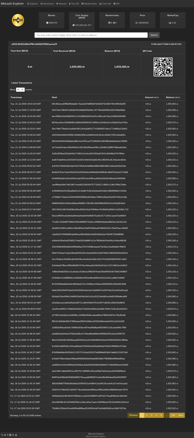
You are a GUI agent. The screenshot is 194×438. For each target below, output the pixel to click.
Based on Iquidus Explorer (95, 436)
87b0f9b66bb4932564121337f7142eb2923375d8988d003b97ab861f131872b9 (90, 352)
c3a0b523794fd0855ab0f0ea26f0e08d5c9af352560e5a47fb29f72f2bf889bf (88, 234)
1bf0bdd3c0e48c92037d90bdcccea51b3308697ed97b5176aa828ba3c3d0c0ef (89, 396)
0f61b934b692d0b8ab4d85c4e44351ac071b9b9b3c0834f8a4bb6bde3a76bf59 (89, 141)
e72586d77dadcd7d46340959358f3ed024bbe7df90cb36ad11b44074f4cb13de (89, 197)
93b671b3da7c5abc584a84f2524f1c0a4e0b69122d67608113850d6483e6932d (90, 253)
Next (181, 415)
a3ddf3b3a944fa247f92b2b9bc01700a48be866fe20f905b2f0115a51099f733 (88, 334)
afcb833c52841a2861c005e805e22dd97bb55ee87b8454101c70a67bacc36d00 (90, 228)
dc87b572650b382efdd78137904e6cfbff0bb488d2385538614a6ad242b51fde (89, 166)
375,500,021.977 (83, 25)
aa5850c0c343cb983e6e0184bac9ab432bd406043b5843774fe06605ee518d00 (90, 365)
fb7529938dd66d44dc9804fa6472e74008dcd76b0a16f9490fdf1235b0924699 (89, 284)
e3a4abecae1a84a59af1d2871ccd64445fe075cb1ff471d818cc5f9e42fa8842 (88, 302)
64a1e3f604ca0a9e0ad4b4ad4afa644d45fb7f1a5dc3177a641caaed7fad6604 (89, 215)
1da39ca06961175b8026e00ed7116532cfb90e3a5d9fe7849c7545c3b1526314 (89, 309)
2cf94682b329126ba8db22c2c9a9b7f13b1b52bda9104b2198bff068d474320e (89, 191)
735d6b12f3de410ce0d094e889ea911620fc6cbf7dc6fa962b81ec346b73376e (89, 408)
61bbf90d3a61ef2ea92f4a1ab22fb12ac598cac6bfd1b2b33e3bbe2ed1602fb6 (88, 178)
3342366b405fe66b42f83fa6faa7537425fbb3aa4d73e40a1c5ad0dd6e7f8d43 (89, 247)
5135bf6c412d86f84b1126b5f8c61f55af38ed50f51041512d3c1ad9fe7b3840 (88, 278)
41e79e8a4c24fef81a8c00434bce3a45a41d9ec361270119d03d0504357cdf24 (89, 259)
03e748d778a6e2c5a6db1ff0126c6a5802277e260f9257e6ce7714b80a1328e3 (89, 128)
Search (154, 35)
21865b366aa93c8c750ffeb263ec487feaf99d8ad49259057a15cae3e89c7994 (89, 327)
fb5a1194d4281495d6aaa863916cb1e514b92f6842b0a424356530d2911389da (90, 340)
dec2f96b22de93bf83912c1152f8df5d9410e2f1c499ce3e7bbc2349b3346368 (88, 116)
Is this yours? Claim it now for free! (166, 44)
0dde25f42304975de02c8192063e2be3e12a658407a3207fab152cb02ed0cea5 (90, 290)
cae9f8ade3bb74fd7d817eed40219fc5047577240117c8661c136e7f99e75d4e (89, 184)
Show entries (21, 89)
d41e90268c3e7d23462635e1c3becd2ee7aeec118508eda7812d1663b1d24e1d (90, 402)
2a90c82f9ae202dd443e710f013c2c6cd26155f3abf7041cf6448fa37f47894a (88, 153)
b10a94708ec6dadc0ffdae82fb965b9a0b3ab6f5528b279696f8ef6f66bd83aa (88, 358)
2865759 (53, 23)
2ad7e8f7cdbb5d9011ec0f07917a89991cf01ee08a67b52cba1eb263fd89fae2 (89, 371)
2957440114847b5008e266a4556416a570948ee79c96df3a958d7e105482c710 (90, 209)
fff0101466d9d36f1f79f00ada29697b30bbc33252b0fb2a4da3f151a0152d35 (88, 321)
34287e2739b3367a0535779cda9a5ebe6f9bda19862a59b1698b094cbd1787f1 (90, 389)
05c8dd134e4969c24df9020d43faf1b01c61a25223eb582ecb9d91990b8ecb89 (89, 296)
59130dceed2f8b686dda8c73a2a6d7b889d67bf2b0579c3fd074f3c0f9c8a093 (89, 104)
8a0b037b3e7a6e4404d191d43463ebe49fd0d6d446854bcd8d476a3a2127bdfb (90, 172)
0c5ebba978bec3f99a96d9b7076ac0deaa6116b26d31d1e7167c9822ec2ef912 (89, 265)
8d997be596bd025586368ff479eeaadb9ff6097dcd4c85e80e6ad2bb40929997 (89, 377)
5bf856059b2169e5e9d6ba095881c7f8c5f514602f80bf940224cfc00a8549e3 (88, 203)
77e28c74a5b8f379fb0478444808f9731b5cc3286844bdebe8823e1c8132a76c (89, 222)
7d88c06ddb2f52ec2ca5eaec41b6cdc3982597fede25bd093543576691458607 (89, 271)
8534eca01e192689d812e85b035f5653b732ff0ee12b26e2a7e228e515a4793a (89, 122)
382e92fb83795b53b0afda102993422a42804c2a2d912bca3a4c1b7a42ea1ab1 (90, 383)
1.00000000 (143, 23)
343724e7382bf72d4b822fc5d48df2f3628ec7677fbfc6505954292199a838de (88, 110)
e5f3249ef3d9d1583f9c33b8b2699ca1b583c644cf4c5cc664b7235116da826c (89, 135)
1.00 (174, 23)
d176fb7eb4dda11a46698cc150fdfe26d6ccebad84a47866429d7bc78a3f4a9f (88, 315)
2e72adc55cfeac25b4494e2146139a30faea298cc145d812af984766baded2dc (89, 147)
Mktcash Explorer (12, 3)
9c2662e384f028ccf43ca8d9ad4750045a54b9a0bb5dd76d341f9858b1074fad (89, 346)
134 (173, 415)
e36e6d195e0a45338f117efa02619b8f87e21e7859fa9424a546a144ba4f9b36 (89, 240)
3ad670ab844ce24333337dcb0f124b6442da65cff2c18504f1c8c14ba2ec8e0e (89, 160)
